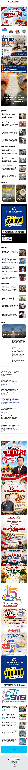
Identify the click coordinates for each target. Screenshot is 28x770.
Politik (15, 353)
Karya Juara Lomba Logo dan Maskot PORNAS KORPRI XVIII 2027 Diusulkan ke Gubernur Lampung (9, 316)
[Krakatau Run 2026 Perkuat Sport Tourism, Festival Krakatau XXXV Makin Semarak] (23, 409)
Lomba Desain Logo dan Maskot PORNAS (8, 312)
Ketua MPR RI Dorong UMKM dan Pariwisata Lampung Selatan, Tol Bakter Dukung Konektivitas (9, 152)
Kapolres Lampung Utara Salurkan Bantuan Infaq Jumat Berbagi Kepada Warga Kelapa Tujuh (9, 391)
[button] (12, 103)
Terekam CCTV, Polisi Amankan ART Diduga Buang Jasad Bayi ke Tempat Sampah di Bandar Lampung (10, 141)
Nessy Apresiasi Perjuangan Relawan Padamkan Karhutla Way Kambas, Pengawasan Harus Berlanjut (18, 341)
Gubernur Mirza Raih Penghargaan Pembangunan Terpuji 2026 (9, 287)
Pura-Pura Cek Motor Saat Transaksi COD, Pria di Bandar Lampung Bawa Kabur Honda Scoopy (9, 132)
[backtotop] (14, 756)
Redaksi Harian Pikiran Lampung (13, 5)
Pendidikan (5, 295)
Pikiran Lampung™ (14, 762)
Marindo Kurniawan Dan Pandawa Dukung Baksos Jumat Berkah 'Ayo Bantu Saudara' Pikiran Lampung (8, 716)
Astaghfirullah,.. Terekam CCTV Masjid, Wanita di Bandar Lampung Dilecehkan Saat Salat (10, 740)
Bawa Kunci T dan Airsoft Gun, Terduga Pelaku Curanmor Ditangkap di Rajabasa (14, 99)
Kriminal (2, 5)
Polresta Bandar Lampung (14, 95)
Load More (14, 437)
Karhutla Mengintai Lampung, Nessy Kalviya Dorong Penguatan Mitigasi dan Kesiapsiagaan (18, 350)
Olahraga (5, 250)
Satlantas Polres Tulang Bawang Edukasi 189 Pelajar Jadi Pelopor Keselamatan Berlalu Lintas (10, 298)
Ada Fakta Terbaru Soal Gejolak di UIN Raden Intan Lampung (10, 731)
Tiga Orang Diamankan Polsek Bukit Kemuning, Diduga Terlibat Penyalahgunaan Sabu (10, 124)
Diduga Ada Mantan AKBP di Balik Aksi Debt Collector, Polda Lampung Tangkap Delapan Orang (10, 708)
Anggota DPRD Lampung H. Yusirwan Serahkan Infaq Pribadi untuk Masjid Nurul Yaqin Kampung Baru (18, 356)
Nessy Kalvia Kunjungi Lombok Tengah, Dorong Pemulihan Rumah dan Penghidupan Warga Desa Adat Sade (13, 335)
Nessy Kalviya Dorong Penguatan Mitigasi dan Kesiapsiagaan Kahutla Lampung (18, 346)
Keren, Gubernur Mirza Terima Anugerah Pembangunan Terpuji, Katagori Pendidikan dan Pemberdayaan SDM (9, 291)
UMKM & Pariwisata (7, 149)
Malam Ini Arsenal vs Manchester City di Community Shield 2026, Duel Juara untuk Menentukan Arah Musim (10, 270)
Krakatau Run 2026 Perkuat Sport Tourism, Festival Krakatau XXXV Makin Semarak (10, 261)
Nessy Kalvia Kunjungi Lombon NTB (12, 333)
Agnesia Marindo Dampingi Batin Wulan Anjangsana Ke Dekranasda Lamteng (9, 176)
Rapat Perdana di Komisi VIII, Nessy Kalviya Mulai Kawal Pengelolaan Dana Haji (18, 361)
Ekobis (5, 195)
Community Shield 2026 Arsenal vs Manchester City (9, 267)
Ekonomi (5, 157)
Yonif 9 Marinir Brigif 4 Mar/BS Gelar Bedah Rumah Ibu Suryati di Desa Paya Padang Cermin (10, 373)
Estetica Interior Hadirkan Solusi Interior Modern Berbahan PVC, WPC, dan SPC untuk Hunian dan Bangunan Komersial (8, 198)
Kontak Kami (14, 765)
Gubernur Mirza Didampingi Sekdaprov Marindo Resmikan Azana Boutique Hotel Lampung (10, 168)
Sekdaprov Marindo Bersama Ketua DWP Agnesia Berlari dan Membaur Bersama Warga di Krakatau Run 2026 (10, 417)
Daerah (23, 5)
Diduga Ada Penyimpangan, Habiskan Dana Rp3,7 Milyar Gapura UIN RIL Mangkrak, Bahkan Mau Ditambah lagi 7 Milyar (9, 724)
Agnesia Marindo (7, 173)
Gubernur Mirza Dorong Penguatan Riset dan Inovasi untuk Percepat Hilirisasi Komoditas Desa (10, 427)
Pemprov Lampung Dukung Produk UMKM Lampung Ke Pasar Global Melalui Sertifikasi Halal (10, 160)
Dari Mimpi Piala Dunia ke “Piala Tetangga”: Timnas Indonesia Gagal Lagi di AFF (10, 277)
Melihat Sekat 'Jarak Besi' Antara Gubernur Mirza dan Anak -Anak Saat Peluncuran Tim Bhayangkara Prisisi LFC (10, 253)
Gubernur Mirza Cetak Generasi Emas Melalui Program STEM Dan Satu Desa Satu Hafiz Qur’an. (10, 307)
